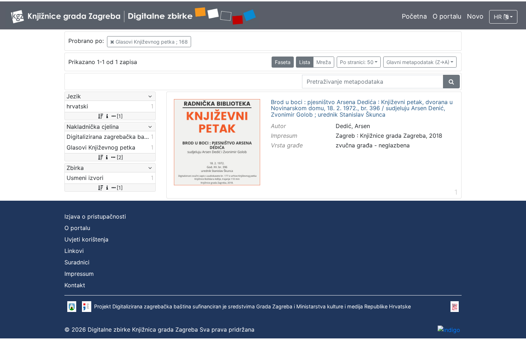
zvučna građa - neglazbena (373, 145)
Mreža (323, 62)
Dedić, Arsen (353, 126)
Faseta (283, 62)
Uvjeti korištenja (86, 239)
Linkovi (74, 250)
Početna (414, 16)
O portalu (447, 16)
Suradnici (76, 262)
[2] (120, 157)
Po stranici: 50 (357, 62)
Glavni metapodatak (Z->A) (417, 62)
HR (498, 16)
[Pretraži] (451, 81)
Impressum (79, 273)
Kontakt (74, 285)
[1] (120, 116)
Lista (304, 62)
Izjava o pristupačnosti (95, 216)
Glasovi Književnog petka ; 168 (151, 42)
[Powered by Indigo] (449, 329)
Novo (475, 16)
